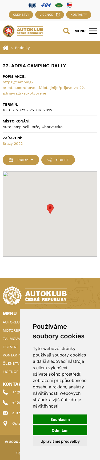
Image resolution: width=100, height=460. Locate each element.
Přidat (23, 160)
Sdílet (62, 160)
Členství (21, 15)
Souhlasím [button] (60, 419)
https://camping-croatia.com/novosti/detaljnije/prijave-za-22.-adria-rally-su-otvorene (44, 87)
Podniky (22, 48)
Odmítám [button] (60, 430)
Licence (46, 15)
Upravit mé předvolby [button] (60, 441)
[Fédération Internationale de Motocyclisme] (46, 5)
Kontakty (78, 15)
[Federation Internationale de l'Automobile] (32, 5)
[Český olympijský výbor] (69, 5)
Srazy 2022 (13, 143)
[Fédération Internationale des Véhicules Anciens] (59, 5)
